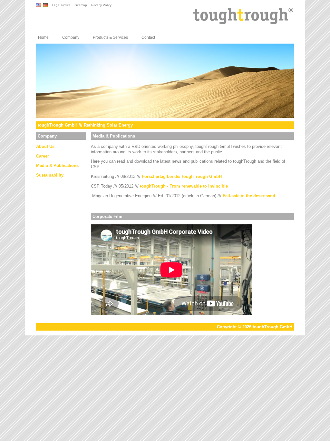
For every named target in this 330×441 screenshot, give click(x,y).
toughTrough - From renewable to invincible (184, 186)
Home (43, 37)
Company (70, 37)
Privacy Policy (101, 5)
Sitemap (81, 5)
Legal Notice (61, 5)
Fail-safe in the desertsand (249, 195)
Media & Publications (57, 165)
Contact (148, 37)
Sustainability (49, 175)
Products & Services (110, 37)
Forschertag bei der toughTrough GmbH (182, 176)
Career (42, 156)
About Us (45, 146)
